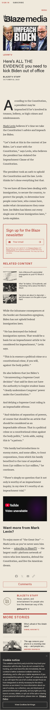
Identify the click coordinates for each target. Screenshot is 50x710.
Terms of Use (10, 250)
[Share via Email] (27, 576)
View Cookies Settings (25, 705)
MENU (44, 10)
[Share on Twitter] (22, 576)
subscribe (18, 3)
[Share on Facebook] (16, 576)
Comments (25, 584)
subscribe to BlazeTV (25, 548)
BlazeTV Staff (12, 77)
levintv (7, 55)
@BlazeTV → (23, 609)
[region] (25, 681)
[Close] (47, 656)
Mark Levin (9, 126)
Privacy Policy (33, 248)
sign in (5, 3)
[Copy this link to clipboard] (33, 576)
